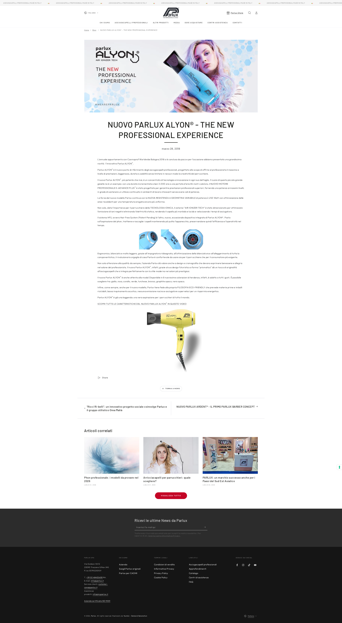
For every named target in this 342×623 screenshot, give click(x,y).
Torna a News (172, 388)
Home (86, 30)
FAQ (191, 582)
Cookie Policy (161, 577)
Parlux (93, 616)
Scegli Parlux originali (130, 568)
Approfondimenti (197, 568)
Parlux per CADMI (128, 573)
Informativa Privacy (164, 568)
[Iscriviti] (205, 527)
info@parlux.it (97, 581)
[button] (249, 13)
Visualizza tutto (171, 496)
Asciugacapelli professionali (203, 564)
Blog (94, 30)
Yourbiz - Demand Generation (135, 616)
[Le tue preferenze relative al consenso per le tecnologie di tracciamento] (339, 467)
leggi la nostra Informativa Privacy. (164, 536)
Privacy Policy (161, 573)
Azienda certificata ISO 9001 (97, 601)
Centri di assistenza (199, 577)
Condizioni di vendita (164, 564)
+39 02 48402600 (94, 577)
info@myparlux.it (100, 594)
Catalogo (193, 573)
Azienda (123, 564)
